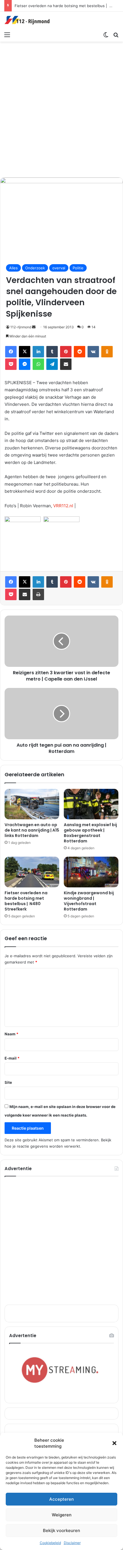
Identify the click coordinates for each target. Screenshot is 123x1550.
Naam (11, 1034)
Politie (78, 268)
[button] (114, 1443)
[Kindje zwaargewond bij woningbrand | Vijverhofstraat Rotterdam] (91, 872)
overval (58, 268)
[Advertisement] (61, 108)
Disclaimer (72, 1543)
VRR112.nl (63, 505)
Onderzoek (35, 268)
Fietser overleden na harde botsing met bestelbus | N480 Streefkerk (26, 901)
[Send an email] (33, 327)
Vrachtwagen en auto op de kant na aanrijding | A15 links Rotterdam (32, 830)
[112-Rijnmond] (27, 20)
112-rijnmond (20, 327)
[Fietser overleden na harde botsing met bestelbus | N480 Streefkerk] (32, 872)
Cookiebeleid (50, 1543)
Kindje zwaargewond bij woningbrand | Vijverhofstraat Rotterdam (89, 901)
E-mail (12, 1058)
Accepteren (61, 1499)
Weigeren (62, 1515)
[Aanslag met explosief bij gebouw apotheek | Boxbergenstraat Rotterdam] (91, 804)
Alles (13, 268)
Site (8, 1082)
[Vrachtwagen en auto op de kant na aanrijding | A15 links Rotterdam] (32, 804)
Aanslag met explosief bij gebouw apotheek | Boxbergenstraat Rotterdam (90, 833)
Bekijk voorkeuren (61, 1530)
